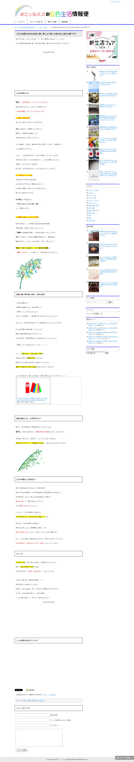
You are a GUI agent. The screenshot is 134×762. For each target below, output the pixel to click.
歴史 (90, 215)
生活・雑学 (92, 208)
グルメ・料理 (92, 198)
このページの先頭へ (125, 758)
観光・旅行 (92, 213)
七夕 (22, 700)
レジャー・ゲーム (94, 200)
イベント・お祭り (49, 694)
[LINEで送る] (30, 690)
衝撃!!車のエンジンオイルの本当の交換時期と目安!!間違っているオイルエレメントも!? (108, 117)
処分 (25, 700)
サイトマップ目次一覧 (36, 22)
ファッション (92, 195)
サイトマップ (115, 1)
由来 (29, 700)
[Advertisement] (49, 68)
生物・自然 (92, 220)
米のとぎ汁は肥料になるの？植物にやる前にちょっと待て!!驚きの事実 (108, 162)
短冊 (33, 700)
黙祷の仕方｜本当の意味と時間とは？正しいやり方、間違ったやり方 (108, 73)
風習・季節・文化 (94, 210)
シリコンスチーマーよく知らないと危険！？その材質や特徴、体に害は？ (108, 140)
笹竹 (37, 700)
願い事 (41, 700)
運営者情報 (65, 22)
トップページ (21, 22)
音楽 (90, 218)
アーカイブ (89, 313)
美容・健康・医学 (94, 205)
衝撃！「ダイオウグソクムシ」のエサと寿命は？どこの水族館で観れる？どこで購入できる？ (108, 173)
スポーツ (91, 193)
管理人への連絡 (52, 22)
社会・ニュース (93, 203)
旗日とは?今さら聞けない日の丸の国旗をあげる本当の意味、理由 (108, 151)
